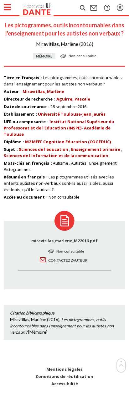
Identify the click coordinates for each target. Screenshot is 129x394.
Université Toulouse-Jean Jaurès (72, 114)
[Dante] (42, 8)
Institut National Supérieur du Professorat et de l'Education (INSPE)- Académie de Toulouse (59, 128)
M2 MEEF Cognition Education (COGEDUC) (68, 142)
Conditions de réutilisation (64, 376)
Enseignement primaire (95, 149)
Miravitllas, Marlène (43, 91)
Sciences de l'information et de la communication (56, 155)
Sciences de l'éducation (43, 149)
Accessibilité (64, 383)
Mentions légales (64, 369)
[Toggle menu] (7, 7)
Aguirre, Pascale (73, 99)
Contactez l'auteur (67, 260)
